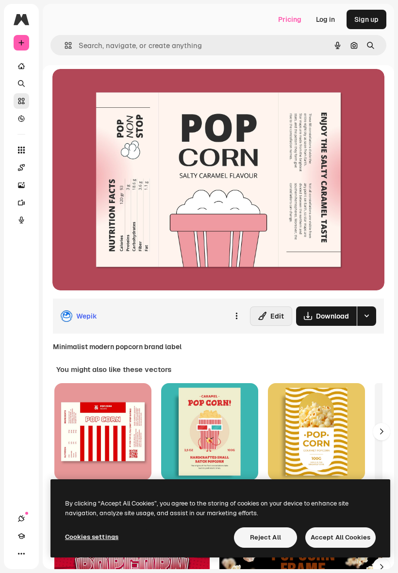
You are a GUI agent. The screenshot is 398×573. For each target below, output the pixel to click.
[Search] (21, 83)
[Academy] (21, 536)
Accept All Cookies (340, 537)
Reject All (265, 537)
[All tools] (21, 150)
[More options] (236, 316)
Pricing (289, 19)
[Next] (381, 431)
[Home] (21, 66)
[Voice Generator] (21, 220)
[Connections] (21, 518)
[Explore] (21, 118)
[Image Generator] (21, 185)
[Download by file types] (366, 316)
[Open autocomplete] (64, 45)
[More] (21, 553)
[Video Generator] (21, 202)
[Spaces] (21, 167)
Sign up (366, 19)
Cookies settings (91, 537)
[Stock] (21, 101)
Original (114, 87)
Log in (325, 19)
